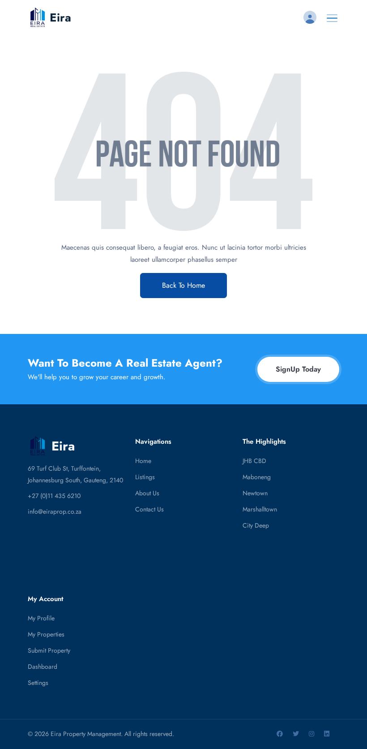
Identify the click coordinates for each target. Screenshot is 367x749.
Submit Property (49, 650)
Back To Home (183, 285)
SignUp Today (298, 369)
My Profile (41, 618)
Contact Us (149, 509)
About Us (147, 493)
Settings (38, 682)
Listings (145, 476)
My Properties (46, 634)
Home (143, 460)
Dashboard (42, 666)
